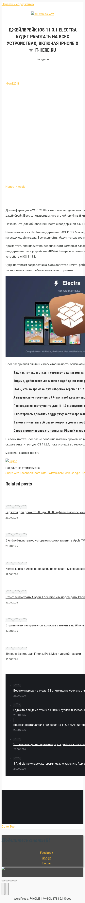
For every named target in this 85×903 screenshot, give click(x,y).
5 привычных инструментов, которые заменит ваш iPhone (45, 625)
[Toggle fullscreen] (11, 880)
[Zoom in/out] (15, 880)
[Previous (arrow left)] (3, 889)
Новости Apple (15, 186)
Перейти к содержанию (18, 4)
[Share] (7, 880)
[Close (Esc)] (3, 880)
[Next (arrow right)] (7, 889)
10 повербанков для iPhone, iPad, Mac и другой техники (43, 654)
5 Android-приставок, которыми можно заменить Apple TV (45, 540)
